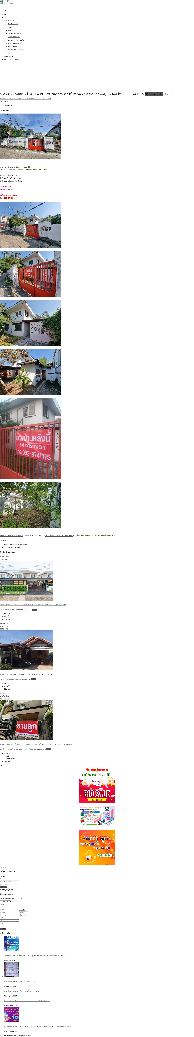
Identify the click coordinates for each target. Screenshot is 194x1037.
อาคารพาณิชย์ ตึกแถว (14, 33)
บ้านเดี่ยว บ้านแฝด (13, 24)
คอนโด (10, 27)
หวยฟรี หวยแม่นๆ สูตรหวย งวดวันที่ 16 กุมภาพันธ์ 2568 (19, 981)
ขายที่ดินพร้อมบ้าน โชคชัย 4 (11, 536)
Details (34, 610)
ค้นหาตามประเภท (9, 21)
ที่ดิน (9, 30)
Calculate (3, 887)
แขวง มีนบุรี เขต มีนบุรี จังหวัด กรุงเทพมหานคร (15, 679)
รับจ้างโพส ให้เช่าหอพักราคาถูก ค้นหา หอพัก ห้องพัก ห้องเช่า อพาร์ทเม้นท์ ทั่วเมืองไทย (27, 1001)
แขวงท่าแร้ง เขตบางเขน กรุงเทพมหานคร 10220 (16, 610)
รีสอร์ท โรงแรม (12, 46)
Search (3, 928)
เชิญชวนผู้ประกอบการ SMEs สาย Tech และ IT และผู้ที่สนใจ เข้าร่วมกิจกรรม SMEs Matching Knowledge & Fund (35, 956)
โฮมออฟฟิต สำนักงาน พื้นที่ (16, 50)
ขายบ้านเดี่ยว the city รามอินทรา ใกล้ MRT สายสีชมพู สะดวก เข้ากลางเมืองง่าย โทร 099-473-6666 (33, 605)
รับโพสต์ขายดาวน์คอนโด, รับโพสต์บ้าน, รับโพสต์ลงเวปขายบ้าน (21, 991)
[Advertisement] (97, 77)
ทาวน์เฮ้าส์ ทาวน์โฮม (14, 37)
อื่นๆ (9, 53)
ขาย (5, 14)
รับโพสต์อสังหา (8, 56)
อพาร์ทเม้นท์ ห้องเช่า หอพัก (16, 40)
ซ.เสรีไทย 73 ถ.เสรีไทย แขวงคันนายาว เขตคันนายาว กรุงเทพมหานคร (23, 749)
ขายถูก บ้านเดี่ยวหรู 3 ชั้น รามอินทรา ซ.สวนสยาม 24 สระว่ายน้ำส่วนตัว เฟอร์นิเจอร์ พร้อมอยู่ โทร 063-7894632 (36, 744)
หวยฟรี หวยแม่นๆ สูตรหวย (11, 59)
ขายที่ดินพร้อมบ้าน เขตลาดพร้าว (59, 536)
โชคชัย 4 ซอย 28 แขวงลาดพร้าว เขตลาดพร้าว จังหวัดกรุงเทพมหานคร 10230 (25, 99)
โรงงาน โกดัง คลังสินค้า (15, 43)
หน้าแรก (6, 11)
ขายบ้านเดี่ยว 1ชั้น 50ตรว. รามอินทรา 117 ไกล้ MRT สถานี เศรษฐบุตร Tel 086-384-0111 (30, 675)
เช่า (5, 17)
